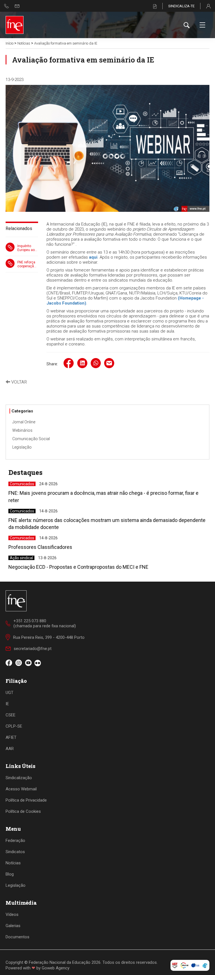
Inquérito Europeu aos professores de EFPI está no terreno (27, 248)
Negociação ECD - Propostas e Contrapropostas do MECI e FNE (78, 567)
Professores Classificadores (40, 547)
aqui (92, 257)
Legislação (22, 447)
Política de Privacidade (26, 800)
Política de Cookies (23, 811)
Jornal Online (23, 422)
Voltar (18, 382)
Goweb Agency (55, 968)
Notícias (23, 43)
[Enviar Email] (17, 6)
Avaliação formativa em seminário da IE (65, 43)
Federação (15, 840)
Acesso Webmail (21, 788)
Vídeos (12, 914)
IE (7, 703)
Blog (10, 874)
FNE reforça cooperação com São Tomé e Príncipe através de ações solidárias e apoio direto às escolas (26, 264)
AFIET (11, 737)
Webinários (22, 430)
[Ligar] (6, 6)
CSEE (10, 715)
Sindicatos (15, 851)
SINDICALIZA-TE (181, 6)
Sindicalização (19, 777)
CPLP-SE (14, 726)
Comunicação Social (31, 439)
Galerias (13, 925)
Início (9, 43)
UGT (9, 692)
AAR (10, 748)
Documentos (17, 936)
